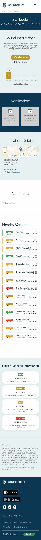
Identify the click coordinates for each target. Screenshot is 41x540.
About (5, 516)
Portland (10, 11)
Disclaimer (13, 522)
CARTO (36, 156)
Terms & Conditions (20, 527)
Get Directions (11, 169)
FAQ (15, 516)
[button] (20, 149)
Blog (10, 516)
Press (20, 516)
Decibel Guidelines (25, 522)
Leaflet (12, 156)
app (13, 47)
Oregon (4, 11)
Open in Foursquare (13, 172)
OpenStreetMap (20, 156)
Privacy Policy (7, 527)
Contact (5, 522)
